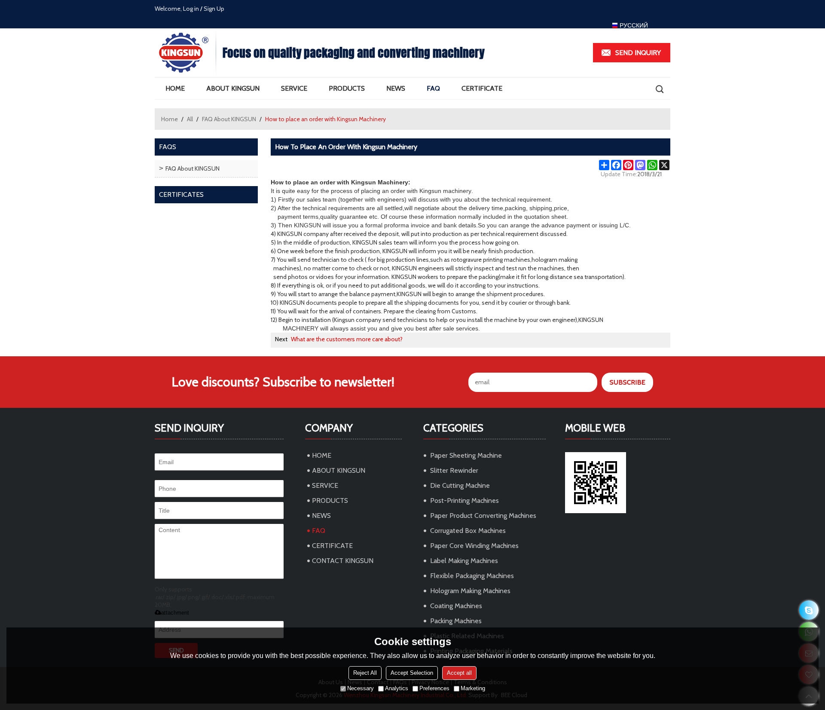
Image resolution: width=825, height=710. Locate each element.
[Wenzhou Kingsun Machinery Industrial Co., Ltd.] (185, 52)
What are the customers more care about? (347, 339)
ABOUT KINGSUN (233, 88)
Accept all (459, 673)
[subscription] (627, 382)
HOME (175, 88)
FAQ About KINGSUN (229, 119)
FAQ (433, 88)
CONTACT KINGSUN (342, 561)
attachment (175, 612)
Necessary (360, 688)
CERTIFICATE (481, 88)
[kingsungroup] (809, 610)
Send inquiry (638, 53)
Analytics (396, 688)
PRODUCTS (347, 88)
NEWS (395, 88)
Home (169, 119)
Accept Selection (412, 673)
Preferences (434, 688)
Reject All (365, 673)
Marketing (473, 688)
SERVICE (294, 88)
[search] (659, 88)
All (190, 119)
